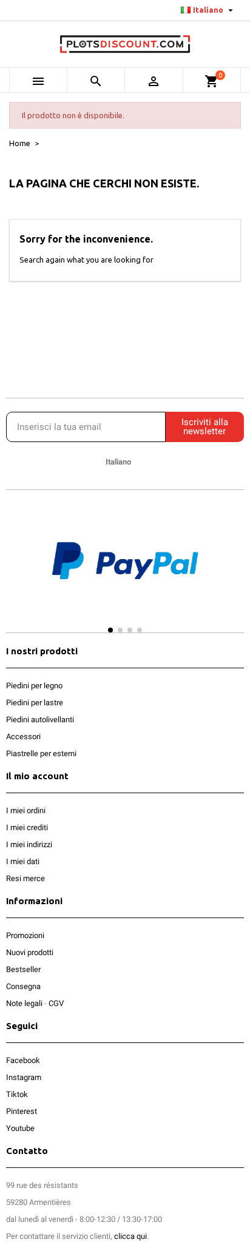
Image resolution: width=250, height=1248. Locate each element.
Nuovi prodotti (29, 952)
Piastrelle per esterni (41, 753)
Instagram (23, 1077)
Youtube (20, 1128)
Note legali (24, 1003)
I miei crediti (27, 827)
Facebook (23, 1060)
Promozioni (25, 935)
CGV (56, 1003)
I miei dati (22, 861)
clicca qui (130, 1236)
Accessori (23, 736)
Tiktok (17, 1094)
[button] (18, 572)
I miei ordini (26, 810)
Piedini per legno (34, 685)
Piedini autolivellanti (40, 719)
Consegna (23, 986)
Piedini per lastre (34, 702)
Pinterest (21, 1111)
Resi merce (25, 878)
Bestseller (23, 969)
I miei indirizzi (29, 844)
